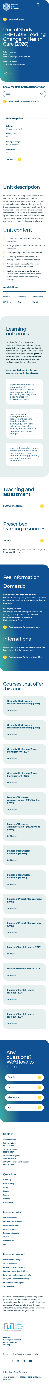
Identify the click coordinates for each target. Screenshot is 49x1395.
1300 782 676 (8, 1164)
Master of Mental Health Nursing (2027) (20, 1015)
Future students (10, 1218)
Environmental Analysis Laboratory (18, 1275)
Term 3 (6, 541)
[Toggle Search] (38, 5)
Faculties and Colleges (12, 1260)
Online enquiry (9, 1139)
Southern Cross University (16, 1372)
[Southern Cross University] (11, 7)
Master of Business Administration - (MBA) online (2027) (23, 800)
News (5, 1187)
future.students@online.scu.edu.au (16, 57)
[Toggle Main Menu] (44, 5)
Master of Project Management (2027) (24, 900)
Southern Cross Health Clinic (15, 1271)
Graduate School (10, 1263)
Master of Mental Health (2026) (24, 968)
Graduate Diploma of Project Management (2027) (23, 750)
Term (20, 302)
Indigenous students (11, 1225)
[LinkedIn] (24, 1361)
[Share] (5, 73)
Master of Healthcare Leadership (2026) (18, 852)
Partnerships (8, 1241)
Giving (6, 1195)
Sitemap (6, 1345)
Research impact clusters (13, 1267)
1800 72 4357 (8, 1152)
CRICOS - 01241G (27, 1377)
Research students (11, 1233)
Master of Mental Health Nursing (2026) (20, 991)
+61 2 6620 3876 (9, 1158)
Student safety (9, 1286)
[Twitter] (18, 1361)
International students (12, 1222)
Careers (6, 1199)
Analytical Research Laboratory (16, 1279)
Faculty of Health (12, 144)
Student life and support (13, 1283)
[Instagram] (12, 1361)
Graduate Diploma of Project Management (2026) (23, 774)
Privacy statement (11, 1342)
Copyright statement (12, 1340)
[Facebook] (6, 1361)
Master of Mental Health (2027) (24, 947)
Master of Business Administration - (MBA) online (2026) (23, 827)
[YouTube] (30, 1361)
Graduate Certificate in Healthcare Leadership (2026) (23, 726)
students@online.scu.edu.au (14, 64)
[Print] (11, 73)
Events (6, 1191)
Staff (5, 1244)
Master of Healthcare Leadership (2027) (18, 876)
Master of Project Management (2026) (24, 924)
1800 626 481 (8, 1146)
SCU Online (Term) (13, 506)
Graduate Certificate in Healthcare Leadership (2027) (23, 702)
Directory (7, 1180)
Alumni (6, 1237)
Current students (10, 1229)
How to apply (8, 1183)
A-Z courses (8, 1203)
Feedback (7, 1337)
